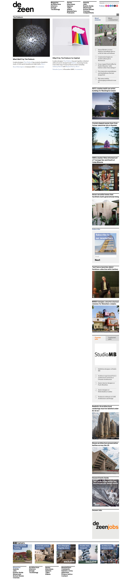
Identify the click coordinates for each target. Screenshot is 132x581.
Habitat (73, 63)
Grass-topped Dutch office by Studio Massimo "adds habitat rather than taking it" (107, 66)
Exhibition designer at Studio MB (107, 370)
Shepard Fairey (70, 66)
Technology (55, 9)
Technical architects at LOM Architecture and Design (107, 397)
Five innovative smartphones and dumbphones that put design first (107, 73)
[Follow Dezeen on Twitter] (115, 6)
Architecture (56, 4)
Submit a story (67, 571)
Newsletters (72, 11)
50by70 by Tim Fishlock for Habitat (66, 58)
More (43, 64)
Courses (86, 11)
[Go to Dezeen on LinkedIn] (111, 6)
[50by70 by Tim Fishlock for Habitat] (71, 38)
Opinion (70, 6)
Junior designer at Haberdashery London (105, 390)
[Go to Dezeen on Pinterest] (106, 6)
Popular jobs (98, 338)
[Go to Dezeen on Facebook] (113, 6)
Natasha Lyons (57, 69)
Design (53, 8)
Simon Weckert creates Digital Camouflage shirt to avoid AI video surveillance (106, 51)
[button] (117, 15)
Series (69, 2)
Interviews (71, 4)
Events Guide (88, 6)
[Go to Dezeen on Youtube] (117, 6)
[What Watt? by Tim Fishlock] (31, 38)
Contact (64, 576)
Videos (69, 9)
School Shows (88, 9)
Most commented (113, 19)
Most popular (98, 19)
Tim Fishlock (28, 62)
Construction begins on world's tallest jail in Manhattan (105, 58)
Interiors (54, 6)
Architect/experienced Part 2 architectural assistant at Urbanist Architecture (107, 377)
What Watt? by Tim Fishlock (23, 59)
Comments (65, 569)
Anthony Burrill (58, 66)
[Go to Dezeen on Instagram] (108, 6)
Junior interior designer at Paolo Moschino (106, 384)
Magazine (54, 2)
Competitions (88, 13)
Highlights (21, 543)
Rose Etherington (18, 67)
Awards (86, 2)
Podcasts (70, 13)
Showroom (87, 8)
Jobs (85, 4)
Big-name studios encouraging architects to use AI (107, 80)
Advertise (65, 572)
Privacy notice (66, 574)
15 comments (40, 67)
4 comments (79, 69)
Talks (69, 8)
